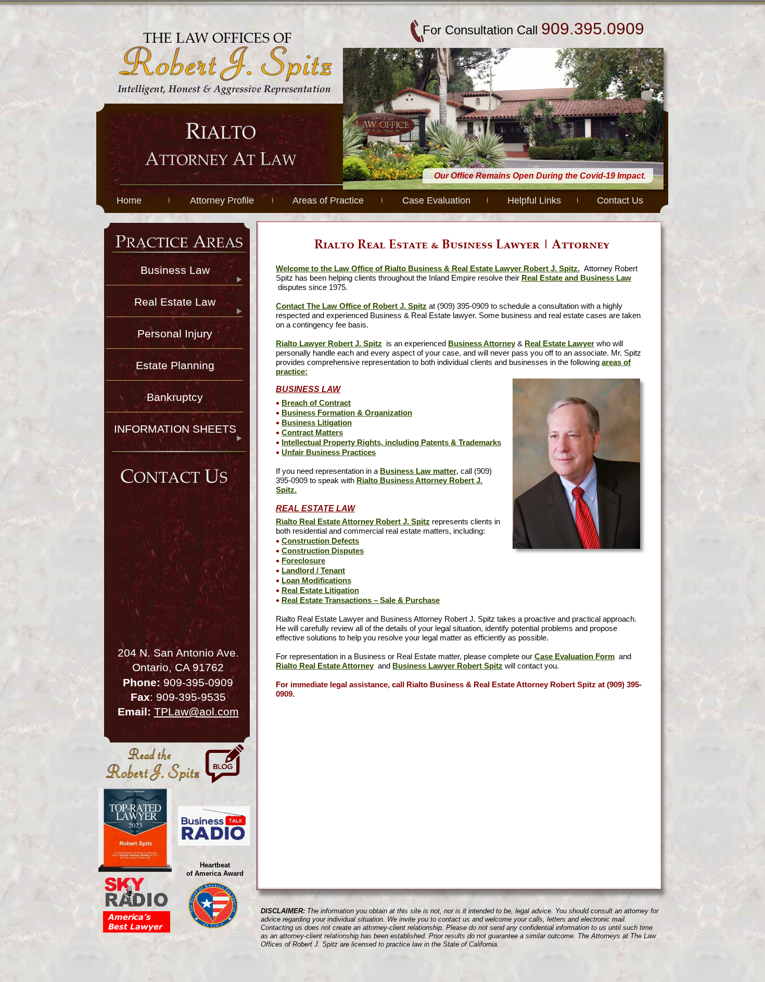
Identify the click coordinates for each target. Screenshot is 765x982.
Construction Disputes (323, 551)
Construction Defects (320, 541)
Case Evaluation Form (574, 656)
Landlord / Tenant (313, 570)
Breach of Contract (316, 403)
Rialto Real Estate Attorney (325, 666)
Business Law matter (418, 471)
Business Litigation (317, 423)
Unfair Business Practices (329, 452)
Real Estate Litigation (320, 590)
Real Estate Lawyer (559, 343)
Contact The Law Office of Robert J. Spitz (351, 306)
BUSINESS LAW (308, 389)
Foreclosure (303, 561)
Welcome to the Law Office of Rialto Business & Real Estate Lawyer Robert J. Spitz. (428, 269)
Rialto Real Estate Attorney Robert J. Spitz (353, 522)
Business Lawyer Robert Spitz (447, 666)
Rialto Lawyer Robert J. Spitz (329, 343)
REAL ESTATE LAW (315, 508)
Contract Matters (312, 433)
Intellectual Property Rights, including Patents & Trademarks (391, 442)
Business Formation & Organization (347, 413)
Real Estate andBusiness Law (576, 278)
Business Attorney (481, 343)
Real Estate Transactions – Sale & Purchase (361, 600)
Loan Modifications (316, 580)
